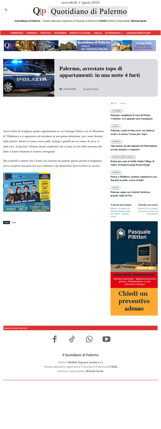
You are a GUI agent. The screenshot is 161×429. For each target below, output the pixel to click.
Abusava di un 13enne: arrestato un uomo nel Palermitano (148, 211)
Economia (116, 111)
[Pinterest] (57, 105)
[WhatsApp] (64, 105)
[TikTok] (71, 339)
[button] (6, 10)
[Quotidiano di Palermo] (80, 11)
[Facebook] (43, 105)
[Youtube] (106, 339)
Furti (14, 222)
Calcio (115, 126)
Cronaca (116, 141)
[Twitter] (50, 105)
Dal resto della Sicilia (123, 157)
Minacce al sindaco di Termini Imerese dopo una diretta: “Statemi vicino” (120, 212)
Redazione (71, 89)
